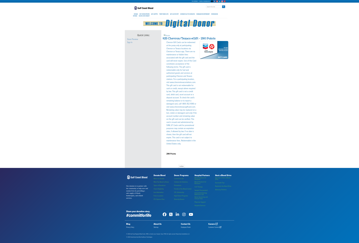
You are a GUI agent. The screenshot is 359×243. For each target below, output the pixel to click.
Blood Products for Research (200, 182)
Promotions (177, 185)
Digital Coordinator (204, 1)
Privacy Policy (130, 227)
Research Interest (203, 14)
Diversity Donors (179, 199)
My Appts (154, 14)
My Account (174, 14)
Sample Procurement (201, 190)
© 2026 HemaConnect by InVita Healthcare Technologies (139, 237)
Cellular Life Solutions (181, 182)
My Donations (144, 14)
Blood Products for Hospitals (200, 178)
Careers (211, 224)
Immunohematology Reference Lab (201, 193)
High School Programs (181, 196)
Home (136, 14)
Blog (128, 224)
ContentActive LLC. (185, 234)
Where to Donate (159, 179)
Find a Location (158, 196)
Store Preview (132, 39)
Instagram (222, 1)
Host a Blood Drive (223, 175)
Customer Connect (214, 227)
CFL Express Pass (159, 199)
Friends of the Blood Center (183, 189)
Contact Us (185, 224)
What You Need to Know (161, 182)
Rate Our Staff (144, 16)
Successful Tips (220, 183)
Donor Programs (181, 175)
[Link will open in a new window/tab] (166, 212)
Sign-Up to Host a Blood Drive (222, 178)
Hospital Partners (202, 175)
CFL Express (195, 1)
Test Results (163, 14)
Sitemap (156, 227)
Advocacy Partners (221, 190)
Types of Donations (160, 185)
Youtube (217, 1)
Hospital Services (200, 205)
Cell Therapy (198, 187)
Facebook (214, 1)
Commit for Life (179, 179)
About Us (158, 224)
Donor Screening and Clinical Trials (201, 197)
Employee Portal (185, 227)
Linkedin (219, 1)
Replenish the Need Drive (223, 186)
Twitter (212, 1)
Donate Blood (159, 175)
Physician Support (200, 202)
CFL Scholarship (179, 192)
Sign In (129, 42)
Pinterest (224, 1)
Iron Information (159, 192)
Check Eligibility (159, 189)
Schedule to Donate (187, 14)
